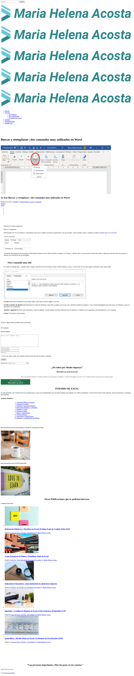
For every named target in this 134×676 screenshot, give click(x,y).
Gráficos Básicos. (21, 414)
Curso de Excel (15, 533)
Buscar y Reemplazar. (23, 413)
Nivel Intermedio (22, 560)
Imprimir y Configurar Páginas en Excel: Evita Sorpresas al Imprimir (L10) (35, 611)
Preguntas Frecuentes (34, 560)
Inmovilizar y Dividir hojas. (25, 416)
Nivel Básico (31, 533)
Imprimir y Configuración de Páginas (27, 418)
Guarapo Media (11, 673)
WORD (15, 202)
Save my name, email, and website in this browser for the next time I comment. (27, 356)
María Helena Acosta (26, 202)
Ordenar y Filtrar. (21, 411)
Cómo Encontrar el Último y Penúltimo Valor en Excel (26, 556)
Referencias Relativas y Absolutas (26, 407)
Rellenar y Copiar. (22, 409)
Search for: (4, 363)
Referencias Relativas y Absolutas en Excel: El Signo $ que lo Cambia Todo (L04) (37, 529)
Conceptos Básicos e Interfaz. (25, 402)
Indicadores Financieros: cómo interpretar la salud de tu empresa (31, 584)
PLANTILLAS (21, 587)
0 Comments (38, 202)
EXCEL (23, 533)
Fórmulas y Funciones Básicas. (26, 406)
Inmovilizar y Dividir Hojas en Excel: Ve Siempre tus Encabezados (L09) (34, 638)
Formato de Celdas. (22, 404)
